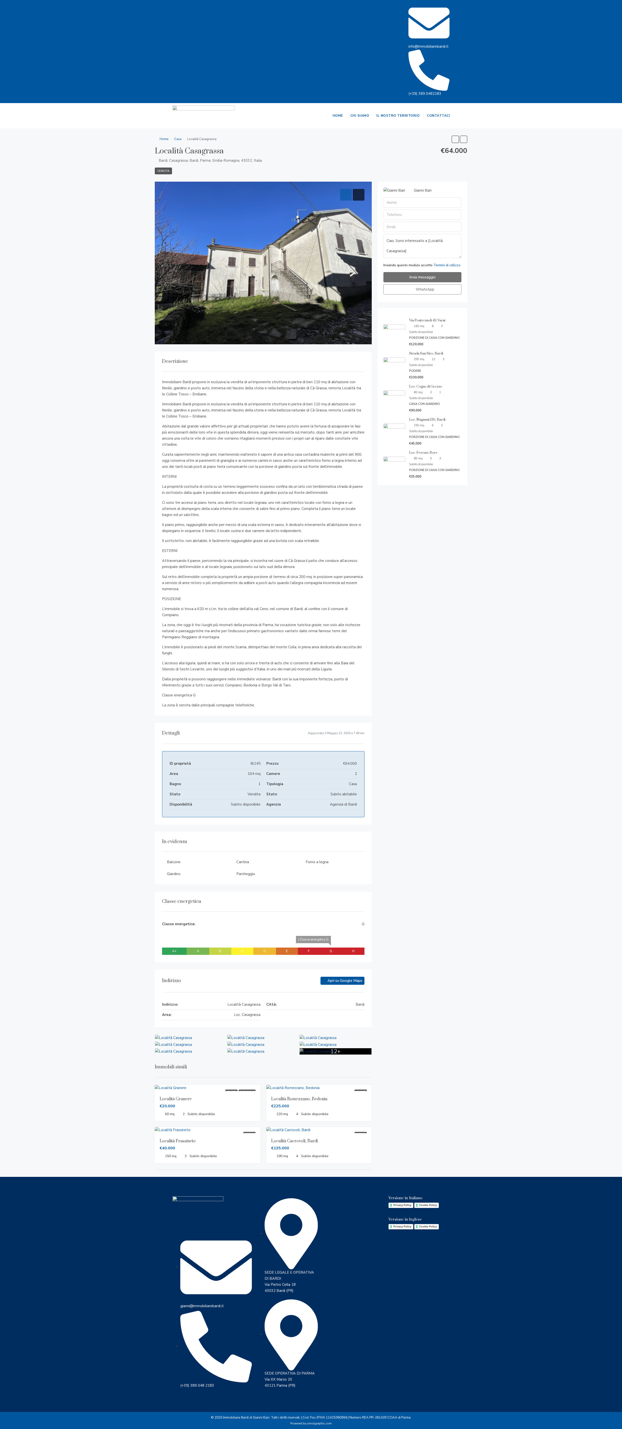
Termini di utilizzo (446, 265)
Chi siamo (359, 115)
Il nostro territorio (398, 115)
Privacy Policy (402, 1205)
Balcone (174, 862)
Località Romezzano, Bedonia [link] (299, 1099)
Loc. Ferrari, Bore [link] (423, 453)
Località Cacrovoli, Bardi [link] (294, 1141)
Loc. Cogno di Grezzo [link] (425, 386)
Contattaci (438, 115)
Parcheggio (245, 873)
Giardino (174, 873)
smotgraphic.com (319, 1423)
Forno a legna (317, 862)
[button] (455, 139)
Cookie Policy (428, 1205)
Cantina (242, 862)
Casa (177, 139)
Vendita (163, 171)
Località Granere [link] (176, 1099)
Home (338, 115)
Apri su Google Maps (344, 980)
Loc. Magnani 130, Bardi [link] (427, 419)
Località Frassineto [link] (178, 1141)
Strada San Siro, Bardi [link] (426, 353)
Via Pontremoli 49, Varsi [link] (427, 320)
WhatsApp (424, 289)
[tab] (346, 195)
